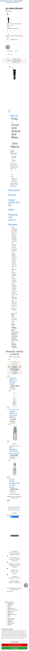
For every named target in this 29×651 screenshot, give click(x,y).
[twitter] (12, 591)
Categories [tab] (9, 51)
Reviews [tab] (12, 224)
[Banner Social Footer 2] (14, 536)
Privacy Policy (13, 508)
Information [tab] (10, 54)
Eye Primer (13, 152)
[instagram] (8, 591)
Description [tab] (14, 190)
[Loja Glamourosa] (14, 8)
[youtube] (7, 591)
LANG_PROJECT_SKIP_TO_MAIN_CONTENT (11, 1)
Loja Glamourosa (10, 59)
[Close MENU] (25, 43)
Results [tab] (12, 195)
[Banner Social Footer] (14, 517)
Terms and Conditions (15, 510)
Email (8, 500)
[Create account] (7, 13)
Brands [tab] (17, 51)
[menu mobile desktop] (21, 5)
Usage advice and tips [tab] (14, 202)
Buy (8, 39)
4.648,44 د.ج (15, 39)
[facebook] (11, 591)
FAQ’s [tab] (11, 209)
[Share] (9, 109)
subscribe (14, 513)
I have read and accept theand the (15, 508)
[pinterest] (10, 591)
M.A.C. (14, 115)
